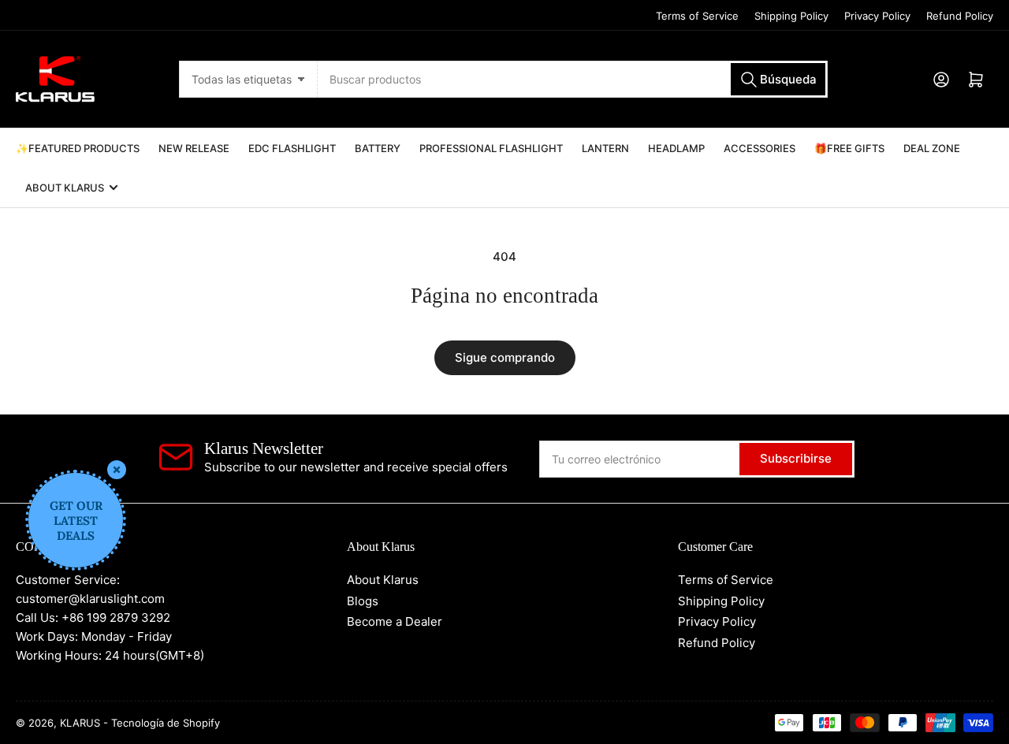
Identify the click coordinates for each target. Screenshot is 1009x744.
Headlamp (676, 148)
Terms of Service (697, 15)
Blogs (362, 600)
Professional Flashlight (491, 148)
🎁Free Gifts (849, 148)
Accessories (759, 148)
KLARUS (80, 722)
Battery (377, 148)
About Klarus (64, 187)
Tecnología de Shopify (165, 722)
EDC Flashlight (292, 148)
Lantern (605, 148)
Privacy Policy (877, 15)
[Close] (116, 469)
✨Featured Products (78, 148)
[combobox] (572, 79)
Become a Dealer (394, 621)
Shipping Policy (791, 15)
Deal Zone (931, 148)
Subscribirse (796, 458)
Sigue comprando (505, 357)
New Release (193, 148)
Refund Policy (959, 15)
